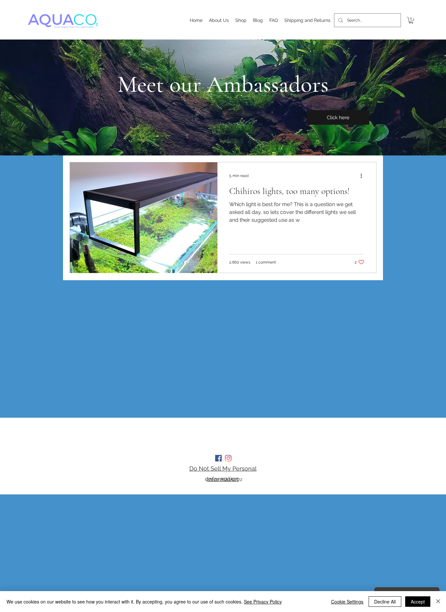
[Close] (438, 601)
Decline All (385, 601)
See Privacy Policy (263, 601)
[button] (411, 20)
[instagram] (228, 458)
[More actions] (363, 176)
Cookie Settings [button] (347, 601)
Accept (418, 601)
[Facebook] (218, 458)
